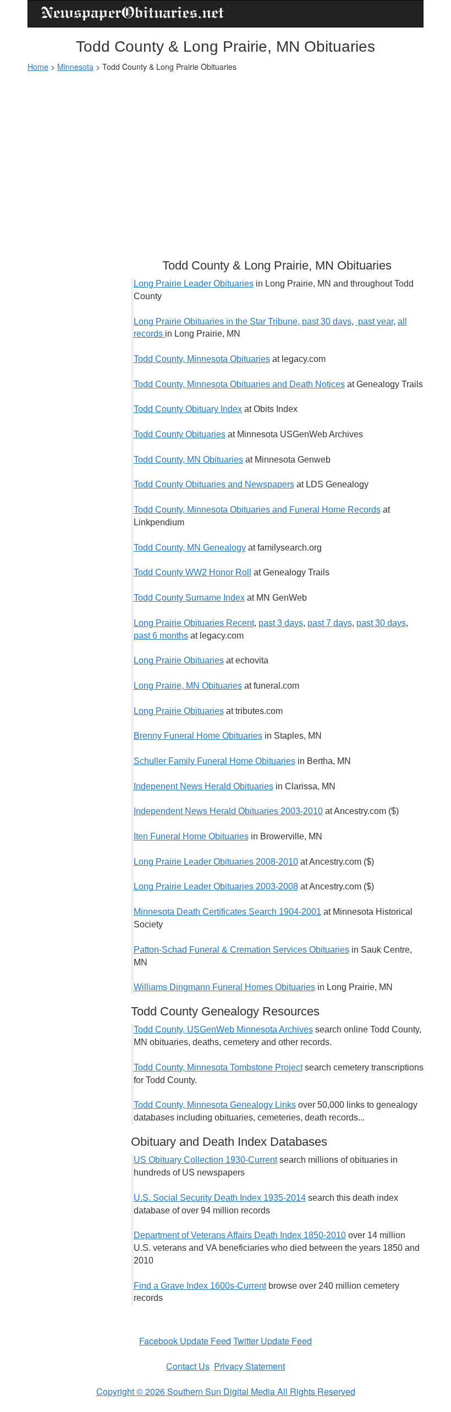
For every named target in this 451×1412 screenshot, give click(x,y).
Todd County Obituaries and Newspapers (214, 484)
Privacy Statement (249, 1366)
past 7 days (329, 623)
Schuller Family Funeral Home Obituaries (214, 761)
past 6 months (161, 635)
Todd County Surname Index (189, 597)
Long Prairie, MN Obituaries (188, 685)
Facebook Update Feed (185, 1340)
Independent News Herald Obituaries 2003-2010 (228, 811)
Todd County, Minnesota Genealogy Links (215, 1104)
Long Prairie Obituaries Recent (194, 623)
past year (374, 321)
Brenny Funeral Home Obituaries (198, 735)
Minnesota (75, 66)
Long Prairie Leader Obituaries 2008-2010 (216, 861)
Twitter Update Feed (272, 1340)
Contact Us (188, 1366)
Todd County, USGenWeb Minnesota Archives (223, 1029)
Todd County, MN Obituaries (188, 459)
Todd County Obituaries (180, 434)
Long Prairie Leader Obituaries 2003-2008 (216, 886)
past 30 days (381, 623)
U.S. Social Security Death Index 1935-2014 (220, 1197)
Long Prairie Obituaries (179, 660)
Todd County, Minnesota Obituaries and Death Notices (239, 384)
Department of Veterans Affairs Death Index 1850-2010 (240, 1235)
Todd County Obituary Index (188, 409)
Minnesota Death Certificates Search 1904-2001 (227, 911)
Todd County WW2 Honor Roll (192, 572)
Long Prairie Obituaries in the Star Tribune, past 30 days (242, 321)
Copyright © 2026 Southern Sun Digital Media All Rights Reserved (225, 1391)
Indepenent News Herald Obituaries (203, 786)
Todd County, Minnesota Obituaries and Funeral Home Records (257, 509)
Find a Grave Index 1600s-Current (200, 1285)
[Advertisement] (226, 160)
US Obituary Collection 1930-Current (205, 1159)
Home (38, 66)
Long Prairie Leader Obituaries (194, 283)
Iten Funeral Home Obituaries (191, 836)
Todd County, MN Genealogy (190, 547)
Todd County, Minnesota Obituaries (202, 359)
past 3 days (280, 623)
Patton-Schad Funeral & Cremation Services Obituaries (241, 949)
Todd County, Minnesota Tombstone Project (218, 1067)
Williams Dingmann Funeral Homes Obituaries (224, 987)
